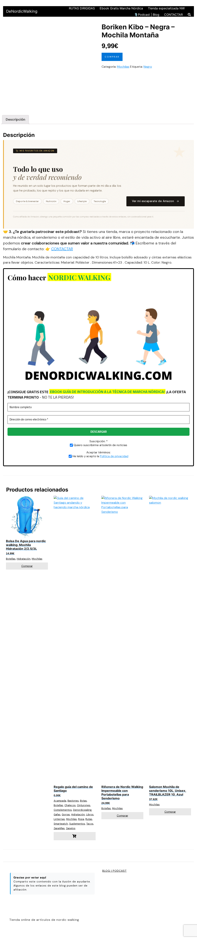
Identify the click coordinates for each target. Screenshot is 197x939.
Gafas (57, 814)
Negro (148, 67)
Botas (83, 800)
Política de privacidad (114, 456)
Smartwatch (61, 823)
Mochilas (123, 67)
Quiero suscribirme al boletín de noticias (100, 445)
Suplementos (77, 823)
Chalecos (70, 805)
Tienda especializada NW (166, 8)
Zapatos (70, 828)
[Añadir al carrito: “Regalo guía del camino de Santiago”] (75, 836)
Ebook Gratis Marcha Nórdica (121, 8)
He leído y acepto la (100, 456)
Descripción (15, 119)
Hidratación (23, 558)
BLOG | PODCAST (114, 870)
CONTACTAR (173, 14)
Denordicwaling (82, 810)
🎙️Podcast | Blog (146, 14)
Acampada (60, 800)
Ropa (81, 819)
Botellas (10, 558)
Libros (89, 814)
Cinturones (83, 805)
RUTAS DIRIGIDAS (82, 8)
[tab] (15, 119)
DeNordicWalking (21, 11)
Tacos (89, 823)
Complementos (63, 810)
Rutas (88, 819)
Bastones (73, 800)
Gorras (66, 814)
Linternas (59, 819)
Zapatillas (59, 828)
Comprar (112, 56)
